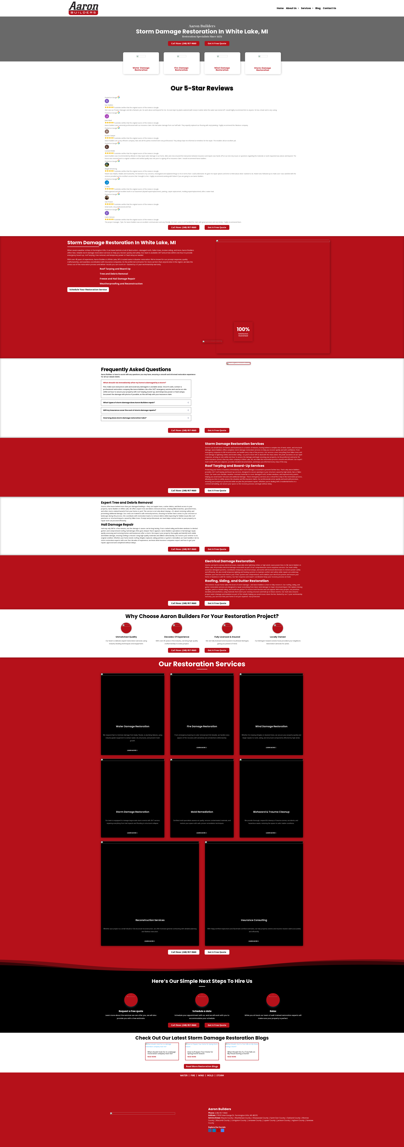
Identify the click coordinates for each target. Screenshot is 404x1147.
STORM (220, 1075)
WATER (184, 1075)
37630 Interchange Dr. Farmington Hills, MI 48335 (237, 1115)
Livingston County (238, 1120)
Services (306, 8)
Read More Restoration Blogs (202, 1066)
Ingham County (298, 1120)
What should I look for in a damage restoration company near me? (162, 1053)
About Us (291, 8)
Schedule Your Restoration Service (88, 289)
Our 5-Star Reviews (202, 88)
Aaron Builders (219, 1109)
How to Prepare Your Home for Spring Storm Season (200, 1053)
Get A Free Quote (217, 43)
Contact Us (329, 8)
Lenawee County (255, 1120)
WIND (201, 1075)
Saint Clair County (277, 1118)
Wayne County (227, 1118)
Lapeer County (269, 1120)
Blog (318, 8)
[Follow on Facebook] (210, 1130)
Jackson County (283, 1120)
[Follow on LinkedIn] (214, 1130)
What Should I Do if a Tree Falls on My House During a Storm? (241, 1053)
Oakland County (293, 1118)
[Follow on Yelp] (218, 1130)
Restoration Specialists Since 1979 (202, 36)
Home (280, 8)
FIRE (193, 1075)
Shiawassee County (260, 1118)
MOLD (210, 1075)
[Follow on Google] (222, 1130)
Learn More (131, 750)
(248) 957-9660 (221, 1113)
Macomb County (223, 1120)
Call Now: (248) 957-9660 (183, 43)
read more (152, 1057)
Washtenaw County (243, 1118)
